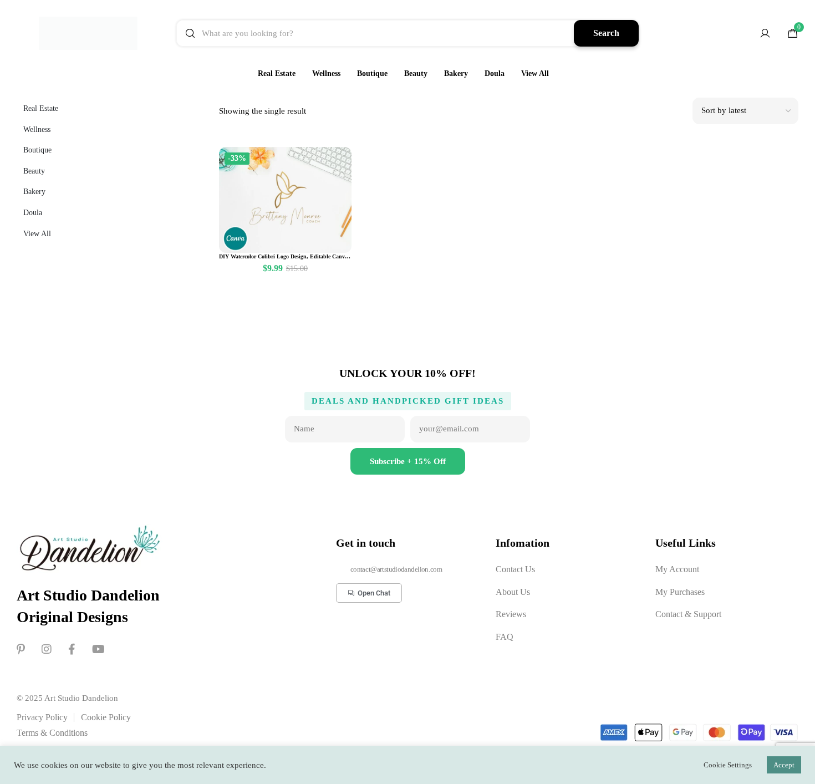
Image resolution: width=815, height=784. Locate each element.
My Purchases (680, 592)
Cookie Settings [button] (728, 765)
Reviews (511, 614)
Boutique (372, 73)
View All (535, 73)
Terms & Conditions (52, 732)
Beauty (415, 73)
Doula (495, 73)
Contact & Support (688, 614)
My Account (677, 569)
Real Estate (277, 73)
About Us (513, 592)
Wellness (326, 73)
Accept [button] (783, 765)
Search (606, 33)
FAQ (504, 637)
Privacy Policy (42, 717)
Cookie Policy (106, 717)
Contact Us (515, 569)
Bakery (456, 73)
